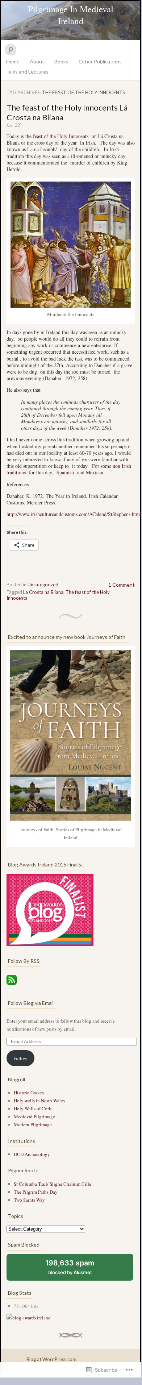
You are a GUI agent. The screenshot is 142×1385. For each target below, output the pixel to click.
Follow (20, 1058)
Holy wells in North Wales (39, 1100)
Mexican (94, 472)
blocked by (76, 1269)
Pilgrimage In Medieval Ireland (70, 15)
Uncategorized (43, 584)
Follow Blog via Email (31, 1003)
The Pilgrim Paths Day (36, 1192)
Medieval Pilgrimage (34, 1116)
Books (61, 61)
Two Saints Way (29, 1200)
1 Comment (121, 585)
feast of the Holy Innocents (60, 136)
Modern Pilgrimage (33, 1124)
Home (13, 61)
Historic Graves (29, 1092)
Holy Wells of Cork (32, 1108)
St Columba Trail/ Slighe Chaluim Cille (52, 1184)
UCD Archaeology (32, 1154)
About (37, 61)
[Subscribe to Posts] (12, 985)
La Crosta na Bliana (43, 592)
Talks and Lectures (27, 71)
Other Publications (100, 61)
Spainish (66, 472)
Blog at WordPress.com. (52, 1359)
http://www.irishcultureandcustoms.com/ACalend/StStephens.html (74, 514)
